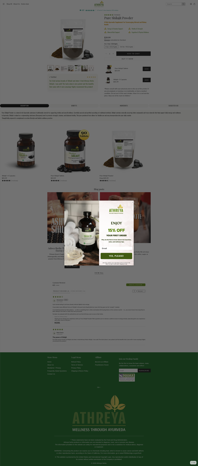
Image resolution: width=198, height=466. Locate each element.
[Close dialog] (133, 202)
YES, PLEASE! (116, 255)
